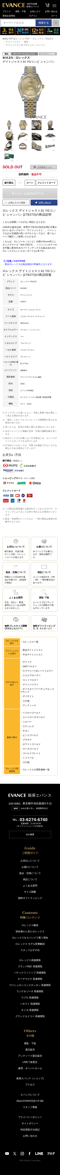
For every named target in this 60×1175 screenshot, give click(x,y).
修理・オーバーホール (30, 1068)
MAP (16, 808)
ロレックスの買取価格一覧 (36, 769)
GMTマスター (30, 666)
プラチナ (27, 739)
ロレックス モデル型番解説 (30, 944)
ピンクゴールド (30, 735)
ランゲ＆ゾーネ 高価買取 (30, 991)
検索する (44, 22)
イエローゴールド (32, 712)
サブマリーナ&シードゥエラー (38, 671)
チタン (26, 730)
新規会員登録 (9, 16)
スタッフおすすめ (30, 950)
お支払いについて (30, 860)
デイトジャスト (13, 42)
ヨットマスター (30, 680)
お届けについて (30, 867)
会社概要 (30, 834)
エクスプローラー (32, 675)
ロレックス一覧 (30, 642)
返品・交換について (30, 873)
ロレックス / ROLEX (43, 39)
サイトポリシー (30, 1123)
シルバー (27, 721)
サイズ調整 (30, 892)
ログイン (33, 16)
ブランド (7, 11)
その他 (26, 701)
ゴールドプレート (32, 753)
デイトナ (27, 662)
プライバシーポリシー (30, 1117)
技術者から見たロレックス (30, 931)
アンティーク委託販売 (30, 1056)
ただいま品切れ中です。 (31, 193)
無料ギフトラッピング (30, 898)
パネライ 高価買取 (30, 1004)
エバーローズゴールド (34, 717)
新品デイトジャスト (33, 650)
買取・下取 (20, 11)
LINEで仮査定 (30, 1062)
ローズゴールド (30, 749)
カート (54, 16)
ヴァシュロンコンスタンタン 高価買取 (30, 985)
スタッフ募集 (30, 1107)
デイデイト (28, 696)
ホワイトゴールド (32, 744)
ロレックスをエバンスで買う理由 (30, 937)
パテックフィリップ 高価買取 (30, 972)
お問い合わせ (51, 11)
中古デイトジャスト (33, 654)
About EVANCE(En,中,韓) (30, 1101)
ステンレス (28, 726)
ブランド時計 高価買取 (30, 966)
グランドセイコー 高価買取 (30, 1016)
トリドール (28, 757)
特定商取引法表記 (30, 1129)
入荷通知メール (44, 167)
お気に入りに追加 (16, 202)
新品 (26, 42)
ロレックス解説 (30, 925)
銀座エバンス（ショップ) (30, 1078)
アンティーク (29, 705)
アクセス (30, 1084)
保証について (30, 879)
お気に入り (35, 11)
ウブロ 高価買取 (30, 997)
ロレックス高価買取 (30, 960)
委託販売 (30, 1049)
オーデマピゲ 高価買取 (30, 979)
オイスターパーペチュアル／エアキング (37, 690)
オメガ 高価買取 (30, 1010)
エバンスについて (30, 1094)
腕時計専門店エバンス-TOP (16, 39)
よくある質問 (30, 885)
